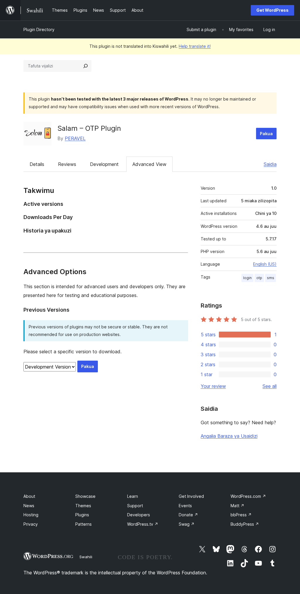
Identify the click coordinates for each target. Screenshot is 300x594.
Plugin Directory (38, 29)
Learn (132, 496)
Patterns (83, 524)
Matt (237, 505)
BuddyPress (245, 524)
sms (270, 278)
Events (185, 505)
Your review (213, 386)
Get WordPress (272, 10)
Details (37, 164)
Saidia (270, 164)
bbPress (241, 514)
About (29, 496)
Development (104, 164)
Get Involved (191, 496)
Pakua (266, 133)
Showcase (85, 496)
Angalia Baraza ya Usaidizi (229, 436)
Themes (83, 505)
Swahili (85, 556)
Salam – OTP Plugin (89, 128)
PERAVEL (75, 138)
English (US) (265, 264)
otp (259, 278)
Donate (188, 514)
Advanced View (149, 164)
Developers (138, 514)
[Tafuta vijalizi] (85, 66)
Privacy (30, 524)
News (28, 505)
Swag (187, 524)
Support (135, 505)
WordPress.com (248, 496)
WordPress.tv (142, 524)
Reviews (67, 164)
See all (269, 386)
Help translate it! (195, 46)
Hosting (30, 514)
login (247, 278)
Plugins (82, 514)
